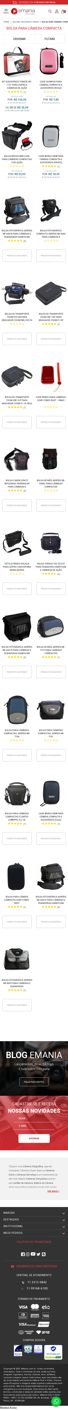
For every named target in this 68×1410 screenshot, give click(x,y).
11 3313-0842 (37, 1282)
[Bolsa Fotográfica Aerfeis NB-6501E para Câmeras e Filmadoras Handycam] (51, 877)
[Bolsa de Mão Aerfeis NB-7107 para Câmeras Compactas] (51, 627)
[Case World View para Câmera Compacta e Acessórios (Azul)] (51, 794)
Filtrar (49, 39)
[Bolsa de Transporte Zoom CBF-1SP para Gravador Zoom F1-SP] (51, 294)
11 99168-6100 (37, 1288)
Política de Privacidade (34, 1242)
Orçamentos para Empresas (36, 1266)
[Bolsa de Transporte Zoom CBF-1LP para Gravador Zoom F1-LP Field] (17, 377)
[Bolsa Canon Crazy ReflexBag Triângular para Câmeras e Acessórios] (17, 460)
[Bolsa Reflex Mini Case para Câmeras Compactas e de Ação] (17, 136)
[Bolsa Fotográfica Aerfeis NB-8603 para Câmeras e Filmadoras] (17, 960)
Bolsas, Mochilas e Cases (26, 22)
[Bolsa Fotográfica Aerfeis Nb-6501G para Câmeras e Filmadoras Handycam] (17, 627)
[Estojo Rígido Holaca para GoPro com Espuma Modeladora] (17, 544)
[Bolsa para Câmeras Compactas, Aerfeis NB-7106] (17, 710)
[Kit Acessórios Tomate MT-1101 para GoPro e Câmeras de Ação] (17, 62)
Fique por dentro (34, 1082)
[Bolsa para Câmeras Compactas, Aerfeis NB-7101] (51, 710)
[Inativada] (18, 1350)
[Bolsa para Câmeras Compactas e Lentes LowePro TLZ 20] (17, 794)
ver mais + (53, 1191)
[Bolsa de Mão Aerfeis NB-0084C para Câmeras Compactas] (51, 460)
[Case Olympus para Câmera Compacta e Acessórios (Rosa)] (51, 62)
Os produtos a (37, 2)
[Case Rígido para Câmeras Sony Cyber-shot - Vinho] (51, 377)
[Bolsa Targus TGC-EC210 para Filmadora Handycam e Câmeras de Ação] (51, 544)
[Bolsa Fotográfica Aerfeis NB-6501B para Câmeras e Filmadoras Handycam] (17, 211)
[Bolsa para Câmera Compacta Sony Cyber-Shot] (17, 877)
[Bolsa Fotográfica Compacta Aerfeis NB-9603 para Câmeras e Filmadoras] (51, 211)
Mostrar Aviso (8, 1407)
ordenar (19, 39)
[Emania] (23, 11)
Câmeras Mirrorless (26, 1174)
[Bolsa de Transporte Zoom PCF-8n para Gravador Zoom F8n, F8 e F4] (17, 294)
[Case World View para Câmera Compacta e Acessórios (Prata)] (51, 136)
